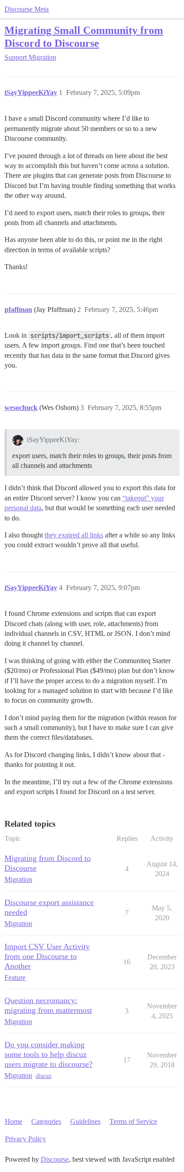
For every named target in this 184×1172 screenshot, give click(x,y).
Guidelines (85, 1121)
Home (13, 1121)
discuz (43, 1076)
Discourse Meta (26, 9)
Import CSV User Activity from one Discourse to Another (47, 956)
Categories (46, 1121)
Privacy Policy (25, 1139)
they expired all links (74, 535)
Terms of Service (133, 1121)
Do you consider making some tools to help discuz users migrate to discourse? (48, 1054)
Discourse (55, 1159)
